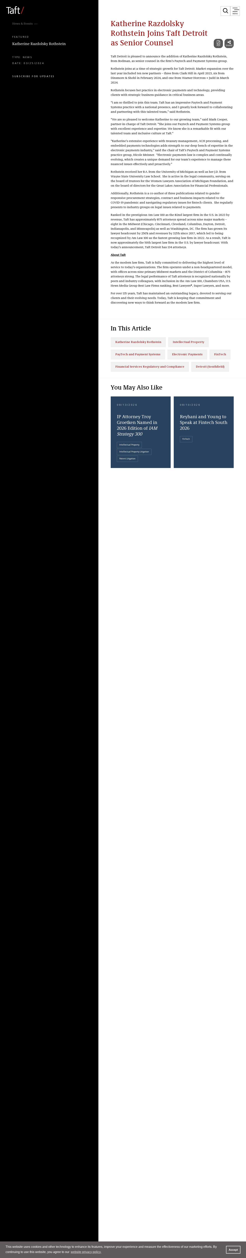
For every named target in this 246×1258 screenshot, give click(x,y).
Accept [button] (233, 1249)
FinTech (220, 354)
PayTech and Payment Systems (137, 354)
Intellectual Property (188, 342)
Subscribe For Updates (33, 76)
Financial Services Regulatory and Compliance (149, 366)
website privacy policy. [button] (86, 1252)
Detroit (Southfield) (210, 366)
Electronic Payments (187, 354)
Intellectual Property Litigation (134, 452)
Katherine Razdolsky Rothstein (39, 44)
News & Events (22, 23)
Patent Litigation (127, 459)
